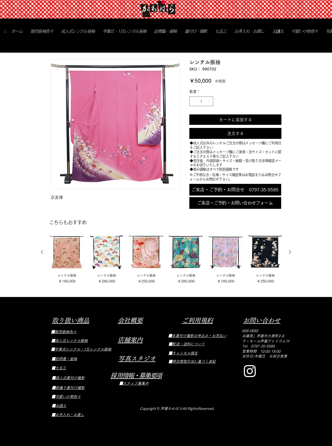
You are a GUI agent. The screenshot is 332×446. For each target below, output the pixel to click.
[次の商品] (290, 252)
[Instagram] (250, 371)
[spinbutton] (201, 101)
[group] (166, 260)
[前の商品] (42, 252)
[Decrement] (193, 101)
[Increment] (209, 101)
